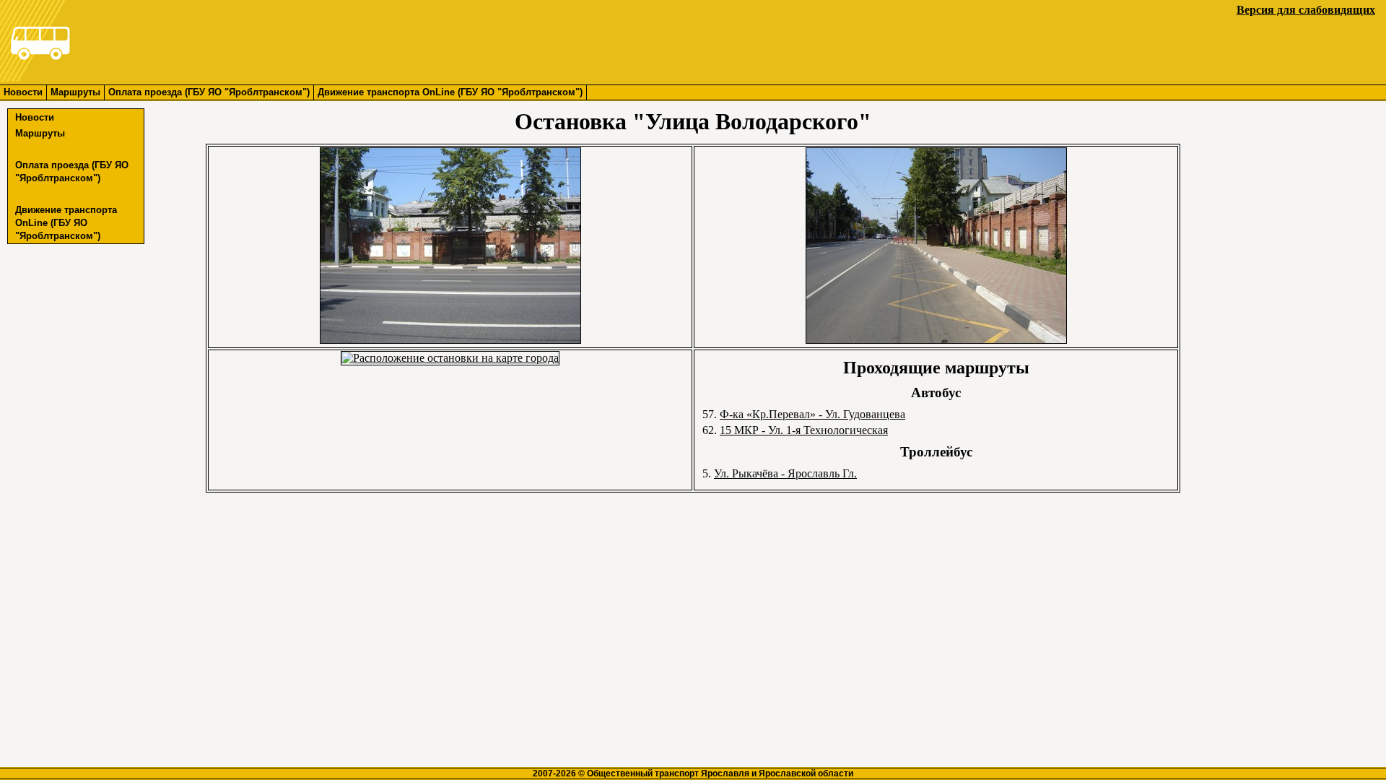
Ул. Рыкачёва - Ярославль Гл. (785, 473)
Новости (23, 92)
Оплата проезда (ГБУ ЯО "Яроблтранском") (209, 92)
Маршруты (75, 92)
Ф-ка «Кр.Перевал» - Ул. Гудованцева (812, 414)
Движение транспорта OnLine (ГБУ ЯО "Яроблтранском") (450, 92)
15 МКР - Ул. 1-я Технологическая (804, 430)
